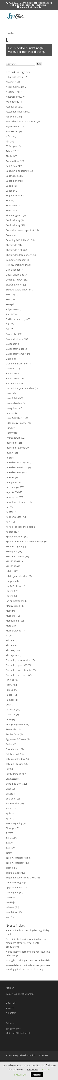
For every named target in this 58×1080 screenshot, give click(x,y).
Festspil (10, 304)
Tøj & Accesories (14, 857)
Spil (8, 813)
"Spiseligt (11, 116)
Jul (7, 457)
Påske (9, 645)
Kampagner (12, 497)
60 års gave (12, 146)
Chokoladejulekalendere (19, 254)
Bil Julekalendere (15, 195)
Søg (39, 63)
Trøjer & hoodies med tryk (20, 877)
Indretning (11, 442)
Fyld (8, 329)
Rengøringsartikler (16, 724)
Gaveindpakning (14, 339)
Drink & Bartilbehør (16, 264)
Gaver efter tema (15, 353)
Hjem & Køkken (14, 417)
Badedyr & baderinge (17, 170)
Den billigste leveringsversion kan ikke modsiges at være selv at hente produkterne (26, 942)
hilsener (10, 413)
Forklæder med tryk (16, 319)
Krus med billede (15, 556)
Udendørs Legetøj (15, 882)
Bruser (9, 235)
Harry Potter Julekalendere (20, 388)
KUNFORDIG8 (13, 566)
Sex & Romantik (14, 773)
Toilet (9, 848)
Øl (7, 635)
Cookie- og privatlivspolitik (20, 993)
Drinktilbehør (13, 269)
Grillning (10, 368)
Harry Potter (12, 383)
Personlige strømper (17, 675)
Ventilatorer (12, 912)
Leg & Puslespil (14, 586)
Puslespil (10, 709)
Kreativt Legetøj (14, 546)
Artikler (10, 987)
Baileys (9, 185)
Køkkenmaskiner (15, 536)
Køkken (10, 531)
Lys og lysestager (15, 600)
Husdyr (10, 432)
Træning (10, 867)
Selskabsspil (12, 754)
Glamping (11, 358)
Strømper (11, 828)
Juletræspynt (12, 487)
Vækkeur (10, 897)
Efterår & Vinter (14, 284)
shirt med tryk (13, 783)
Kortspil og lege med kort (19, 526)
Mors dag (11, 625)
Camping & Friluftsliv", (18, 240)
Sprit (8, 818)
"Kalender (11, 101)
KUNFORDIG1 (13, 561)
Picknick (10, 679)
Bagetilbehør (13, 180)
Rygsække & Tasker (16, 739)
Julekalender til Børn (17, 462)
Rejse (9, 719)
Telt (8, 843)
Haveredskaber (14, 403)
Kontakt (12, 1012)
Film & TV (11, 314)
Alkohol (10, 156)
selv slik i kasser (14, 763)
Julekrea (10, 477)
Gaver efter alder (15, 348)
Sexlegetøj (11, 778)
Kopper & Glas (13, 516)
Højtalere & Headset (16, 422)
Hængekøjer (12, 408)
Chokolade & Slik (15, 249)
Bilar (8, 200)
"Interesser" (12, 96)
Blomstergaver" (14, 215)
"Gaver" (10, 81)
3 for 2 (9, 136)
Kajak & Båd (12, 492)
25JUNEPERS (12, 126)
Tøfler (9, 852)
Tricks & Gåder (14, 872)
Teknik (9, 838)
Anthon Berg (12, 161)
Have (8, 393)
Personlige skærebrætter (19, 670)
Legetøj (10, 590)
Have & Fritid (13, 398)
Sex (8, 768)
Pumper (10, 699)
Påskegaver (12, 655)
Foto (8, 324)
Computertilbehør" (16, 259)
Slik (8, 793)
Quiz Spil (10, 714)
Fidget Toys (12, 309)
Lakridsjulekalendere (17, 576)
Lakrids (10, 571)
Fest (8, 299)
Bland (9, 210)
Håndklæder (12, 373)
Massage (10, 615)
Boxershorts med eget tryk (20, 230)
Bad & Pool (11, 166)
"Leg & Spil (11, 106)
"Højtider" (11, 91)
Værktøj (10, 902)
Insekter (10, 452)
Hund (9, 427)
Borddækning (13, 220)
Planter (10, 684)
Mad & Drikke (13, 605)
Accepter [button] (37, 1074)
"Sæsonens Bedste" (16, 111)
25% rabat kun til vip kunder (21, 121)
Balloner (10, 190)
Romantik (11, 729)
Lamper (10, 581)
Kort (8, 521)
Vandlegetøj (12, 892)
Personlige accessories (18, 660)
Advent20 (11, 151)
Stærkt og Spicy (14, 823)
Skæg (8, 788)
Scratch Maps (13, 749)
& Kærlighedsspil (15, 76)
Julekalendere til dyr (17, 467)
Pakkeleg (10, 640)
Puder (9, 694)
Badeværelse (13, 175)
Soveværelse (12, 803)
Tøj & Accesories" (15, 862)
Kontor (9, 511)
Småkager (11, 798)
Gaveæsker (12, 334)
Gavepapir (11, 343)
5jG (7, 141)
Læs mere (32, 1069)
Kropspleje (11, 551)
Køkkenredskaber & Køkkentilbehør (25, 541)
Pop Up (10, 689)
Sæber (9, 744)
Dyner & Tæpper (15, 279)
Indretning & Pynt (15, 447)
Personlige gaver (15, 665)
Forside (9, 33)
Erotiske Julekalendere (18, 289)
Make (9, 610)
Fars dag (10, 294)
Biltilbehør (11, 205)
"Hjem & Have (13, 86)
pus (8, 704)
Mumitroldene (13, 630)
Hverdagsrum (13, 437)
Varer (11, 1008)
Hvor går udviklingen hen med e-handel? (28, 960)
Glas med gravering (16, 363)
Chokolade (11, 244)
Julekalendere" (14, 472)
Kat (7, 507)
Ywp (8, 917)
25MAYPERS (12, 131)
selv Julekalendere (15, 758)
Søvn (8, 808)
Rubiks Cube (12, 734)
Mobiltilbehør (13, 620)
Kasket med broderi (16, 502)
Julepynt (10, 482)
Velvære (10, 907)
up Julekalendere (15, 887)
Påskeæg (10, 650)
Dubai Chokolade (15, 274)
